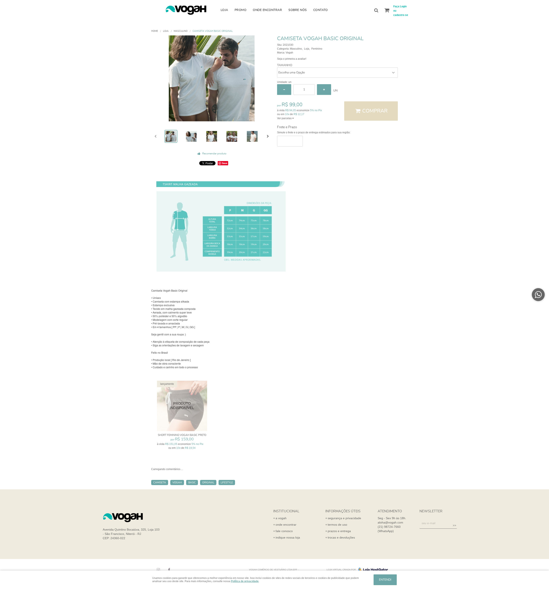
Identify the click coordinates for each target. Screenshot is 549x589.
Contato (320, 10)
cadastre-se (400, 15)
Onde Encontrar (267, 10)
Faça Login (400, 6)
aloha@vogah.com (390, 522)
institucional (286, 511)
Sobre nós (297, 10)
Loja (224, 10)
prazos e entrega (339, 531)
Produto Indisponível (182, 406)
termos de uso (337, 524)
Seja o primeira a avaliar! (291, 58)
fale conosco (284, 531)
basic (192, 482)
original (208, 482)
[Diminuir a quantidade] (284, 89)
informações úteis (342, 511)
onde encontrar (286, 524)
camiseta (159, 482)
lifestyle (227, 482)
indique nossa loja (288, 537)
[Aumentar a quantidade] (324, 89)
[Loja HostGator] (372, 570)
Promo (241, 10)
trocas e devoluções (341, 537)
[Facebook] (168, 569)
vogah (177, 482)
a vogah (281, 518)
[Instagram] (157, 569)
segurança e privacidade (344, 518)
